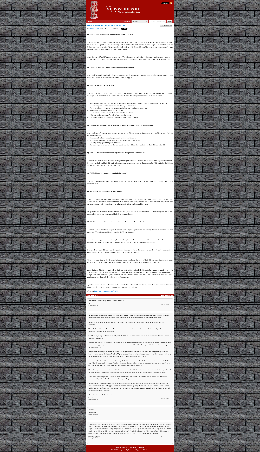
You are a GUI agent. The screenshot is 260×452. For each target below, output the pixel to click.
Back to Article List (166, 25)
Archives (141, 447)
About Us (124, 447)
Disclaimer (133, 447)
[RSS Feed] (171, 4)
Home (90, 21)
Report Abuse (165, 304)
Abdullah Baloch (94, 28)
